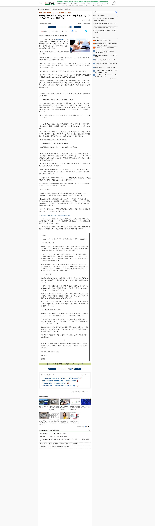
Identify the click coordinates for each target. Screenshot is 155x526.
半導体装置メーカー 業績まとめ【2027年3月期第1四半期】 (54, 436)
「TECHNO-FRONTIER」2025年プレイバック (105, 27)
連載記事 (47, 9)
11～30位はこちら (113, 78)
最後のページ (60, 39)
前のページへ (52, 27)
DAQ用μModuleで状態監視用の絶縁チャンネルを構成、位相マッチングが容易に (59, 443)
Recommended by (80, 426)
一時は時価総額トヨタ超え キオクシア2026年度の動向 (53, 433)
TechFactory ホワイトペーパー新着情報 (49, 430)
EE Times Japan (41, 9)
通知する (56, 31)
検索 (116, 12)
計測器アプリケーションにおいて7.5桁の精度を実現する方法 (54, 446)
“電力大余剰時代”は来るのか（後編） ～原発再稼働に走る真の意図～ (56, 215)
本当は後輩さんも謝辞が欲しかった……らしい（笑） (65, 364)
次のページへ (77, 27)
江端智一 (81, 23)
